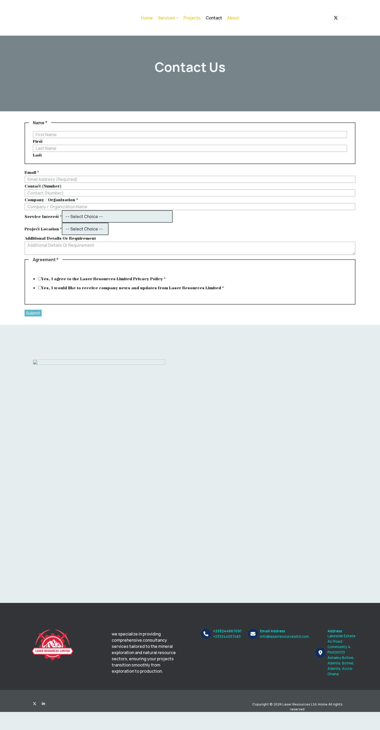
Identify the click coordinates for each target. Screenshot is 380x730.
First (38, 141)
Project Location (43, 229)
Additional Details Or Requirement (60, 238)
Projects (192, 18)
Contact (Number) (43, 186)
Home (147, 18)
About (233, 18)
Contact (214, 18)
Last (37, 155)
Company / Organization (51, 200)
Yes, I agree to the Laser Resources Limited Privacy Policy (103, 279)
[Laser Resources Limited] (53, 18)
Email (32, 172)
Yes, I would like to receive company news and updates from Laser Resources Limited (132, 288)
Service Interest (43, 216)
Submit (33, 313)
